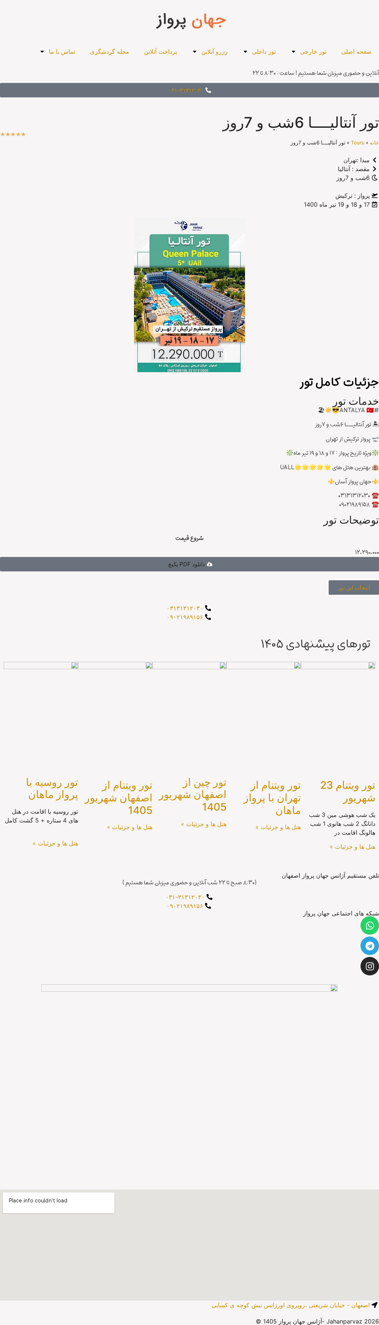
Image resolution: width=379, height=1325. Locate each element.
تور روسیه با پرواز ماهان (52, 788)
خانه (374, 143)
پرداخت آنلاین (160, 51)
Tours (357, 143)
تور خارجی (313, 51)
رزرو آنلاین (214, 51)
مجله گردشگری (109, 51)
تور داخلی (264, 51)
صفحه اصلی (356, 51)
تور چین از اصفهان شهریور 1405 (193, 794)
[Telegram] (369, 946)
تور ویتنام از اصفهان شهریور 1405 (118, 797)
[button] (189, 564)
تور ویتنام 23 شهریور (347, 791)
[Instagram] (369, 966)
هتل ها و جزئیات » (352, 846)
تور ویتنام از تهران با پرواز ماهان (272, 797)
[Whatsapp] (369, 925)
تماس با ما (62, 51)
